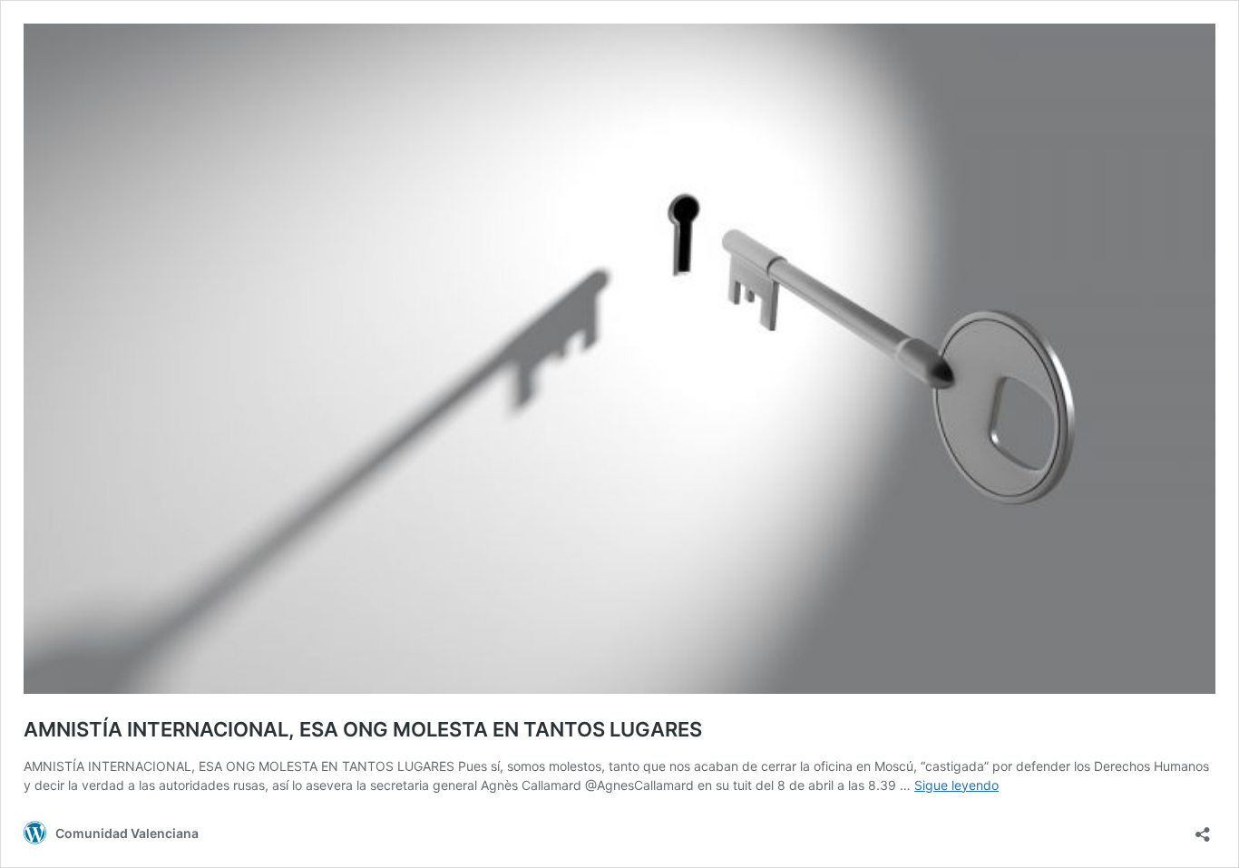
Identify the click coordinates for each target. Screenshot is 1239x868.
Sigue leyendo (956, 785)
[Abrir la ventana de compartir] (1202, 828)
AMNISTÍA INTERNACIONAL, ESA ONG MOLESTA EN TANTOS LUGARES (363, 729)
